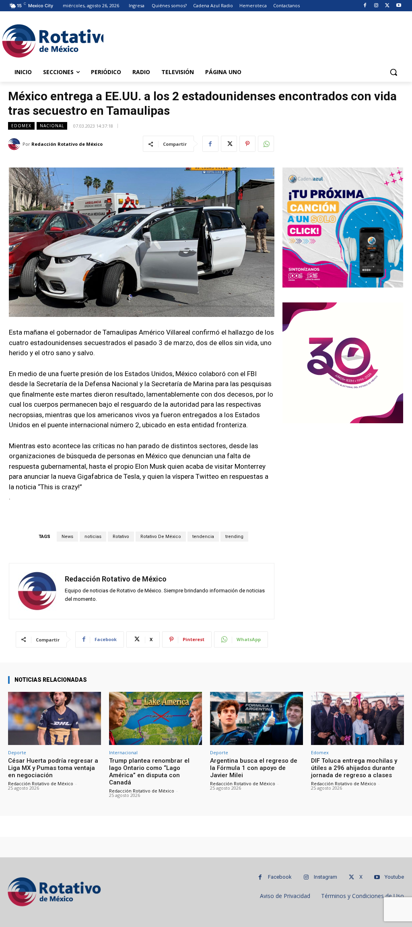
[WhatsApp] (266, 144)
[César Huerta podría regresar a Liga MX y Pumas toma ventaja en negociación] (54, 718)
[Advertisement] (197, 40)
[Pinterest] (247, 144)
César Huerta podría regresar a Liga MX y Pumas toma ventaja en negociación (53, 768)
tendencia (203, 536)
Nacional (52, 125)
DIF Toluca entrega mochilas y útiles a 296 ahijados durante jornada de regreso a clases (354, 768)
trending (234, 536)
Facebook (280, 877)
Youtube (394, 877)
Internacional (123, 752)
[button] (393, 72)
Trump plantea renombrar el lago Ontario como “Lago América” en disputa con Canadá (149, 771)
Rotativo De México (160, 536)
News (67, 536)
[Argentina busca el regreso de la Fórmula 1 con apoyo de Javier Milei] (256, 718)
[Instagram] (376, 5)
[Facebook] (365, 5)
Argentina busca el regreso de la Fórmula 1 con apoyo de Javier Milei (253, 768)
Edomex (21, 125)
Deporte (17, 752)
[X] (387, 5)
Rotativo (121, 536)
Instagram (325, 877)
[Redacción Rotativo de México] (15, 144)
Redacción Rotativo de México (67, 144)
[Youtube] (398, 5)
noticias (92, 536)
